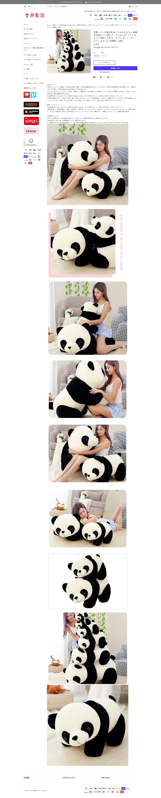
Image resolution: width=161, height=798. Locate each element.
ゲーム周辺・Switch (30, 55)
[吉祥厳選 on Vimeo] (33, 97)
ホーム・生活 (34, 64)
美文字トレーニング (30, 38)
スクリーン (27, 43)
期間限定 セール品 (30, 88)
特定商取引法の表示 (69, 777)
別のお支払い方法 (104, 72)
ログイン (49, 6)
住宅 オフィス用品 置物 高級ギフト (34, 49)
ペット (26, 74)
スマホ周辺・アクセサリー (34, 59)
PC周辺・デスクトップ (34, 78)
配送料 (98, 47)
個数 (102, 52)
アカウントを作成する (60, 6)
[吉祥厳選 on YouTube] (27, 97)
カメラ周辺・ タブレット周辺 (34, 83)
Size (94, 52)
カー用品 (27, 69)
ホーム (26, 24)
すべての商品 (28, 29)
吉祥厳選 (34, 790)
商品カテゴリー (29, 34)
